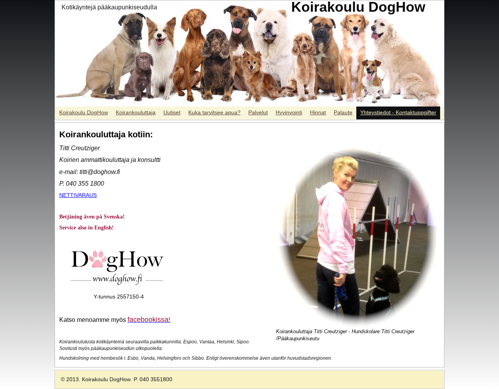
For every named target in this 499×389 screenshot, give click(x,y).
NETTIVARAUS (78, 195)
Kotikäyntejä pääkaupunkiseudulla (109, 7)
